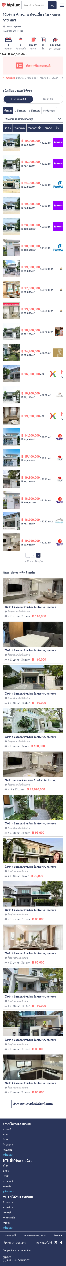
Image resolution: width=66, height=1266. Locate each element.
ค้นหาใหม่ (10, 77)
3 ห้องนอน (34, 110)
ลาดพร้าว (8, 1207)
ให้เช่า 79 (48, 99)
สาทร (5, 1134)
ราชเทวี (7, 1129)
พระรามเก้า (9, 1217)
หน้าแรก (20, 77)
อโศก (5, 1165)
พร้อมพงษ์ (8, 1181)
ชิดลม (6, 1170)
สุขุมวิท (6, 1222)
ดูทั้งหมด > (8, 1154)
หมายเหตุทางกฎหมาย (34, 1235)
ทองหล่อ (7, 1186)
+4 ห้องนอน (49, 110)
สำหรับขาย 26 (18, 99)
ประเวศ (55, 77)
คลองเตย (7, 1149)
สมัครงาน (21, 1242)
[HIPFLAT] (11, 5)
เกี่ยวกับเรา (8, 1242)
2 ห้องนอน (20, 110)
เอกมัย (6, 1176)
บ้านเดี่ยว (31, 77)
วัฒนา (6, 1139)
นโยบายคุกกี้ (9, 1235)
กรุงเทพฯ (44, 77)
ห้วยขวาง (8, 1144)
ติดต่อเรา (58, 1235)
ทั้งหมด (8, 110)
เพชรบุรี (7, 1212)
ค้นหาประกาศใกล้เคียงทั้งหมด (33, 1104)
